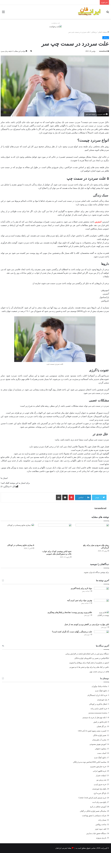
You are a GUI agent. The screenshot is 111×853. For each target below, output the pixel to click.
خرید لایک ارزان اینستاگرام (97, 695)
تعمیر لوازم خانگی (99, 735)
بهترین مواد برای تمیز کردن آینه (79, 600)
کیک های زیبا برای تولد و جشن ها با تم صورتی (85, 667)
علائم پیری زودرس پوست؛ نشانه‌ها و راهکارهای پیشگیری (70, 612)
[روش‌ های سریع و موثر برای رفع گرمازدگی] (92, 533)
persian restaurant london (98, 713)
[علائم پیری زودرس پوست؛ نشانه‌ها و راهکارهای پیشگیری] (101, 616)
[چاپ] (58, 497)
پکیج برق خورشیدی (99, 789)
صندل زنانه (102, 820)
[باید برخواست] (55, 26)
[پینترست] (71, 497)
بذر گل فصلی (101, 726)
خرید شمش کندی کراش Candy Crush (92, 798)
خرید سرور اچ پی (100, 784)
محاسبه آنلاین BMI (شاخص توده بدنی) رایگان (89, 762)
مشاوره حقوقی (100, 749)
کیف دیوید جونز (100, 829)
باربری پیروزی (101, 838)
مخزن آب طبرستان (99, 740)
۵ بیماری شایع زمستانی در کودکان (20, 545)
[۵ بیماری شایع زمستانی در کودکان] (17, 533)
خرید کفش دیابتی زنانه (99, 709)
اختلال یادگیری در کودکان (98, 704)
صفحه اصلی (102, 32)
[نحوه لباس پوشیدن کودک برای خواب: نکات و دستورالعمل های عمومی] (55, 536)
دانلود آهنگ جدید (100, 758)
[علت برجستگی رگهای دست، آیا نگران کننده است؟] (101, 635)
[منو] (3, 13)
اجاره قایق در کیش (100, 722)
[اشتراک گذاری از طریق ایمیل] (65, 497)
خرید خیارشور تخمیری (98, 766)
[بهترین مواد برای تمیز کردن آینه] (101, 604)
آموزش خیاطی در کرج (98, 807)
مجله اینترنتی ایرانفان (63, 848)
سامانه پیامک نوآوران (99, 686)
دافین (107, 667)
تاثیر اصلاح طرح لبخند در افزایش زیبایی (79, 654)
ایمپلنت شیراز (101, 775)
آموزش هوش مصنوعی (97, 744)
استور (107, 663)
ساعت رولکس (101, 824)
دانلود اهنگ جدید (101, 691)
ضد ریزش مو (101, 780)
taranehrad (103, 51)
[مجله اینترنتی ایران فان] (89, 12)
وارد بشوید (88, 572)
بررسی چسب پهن (96, 672)
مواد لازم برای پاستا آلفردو (81, 588)
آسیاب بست (101, 753)
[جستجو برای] (107, 13)
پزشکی (94, 32)
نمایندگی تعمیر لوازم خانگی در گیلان (93, 811)
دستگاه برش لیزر (102, 654)
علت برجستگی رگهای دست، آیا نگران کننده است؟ (72, 632)
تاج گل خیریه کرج (100, 793)
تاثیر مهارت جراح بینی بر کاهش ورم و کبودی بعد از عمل (86, 624)
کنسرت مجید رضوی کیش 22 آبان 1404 (92, 731)
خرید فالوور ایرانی (99, 771)
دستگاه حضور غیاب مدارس (96, 833)
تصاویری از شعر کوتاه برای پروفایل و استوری (85, 663)
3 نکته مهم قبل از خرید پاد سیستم (95, 717)
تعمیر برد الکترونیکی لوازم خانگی (86, 658)
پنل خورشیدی (102, 700)
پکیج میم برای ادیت (99, 802)
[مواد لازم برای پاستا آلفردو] (101, 592)
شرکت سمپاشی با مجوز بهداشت (94, 816)
